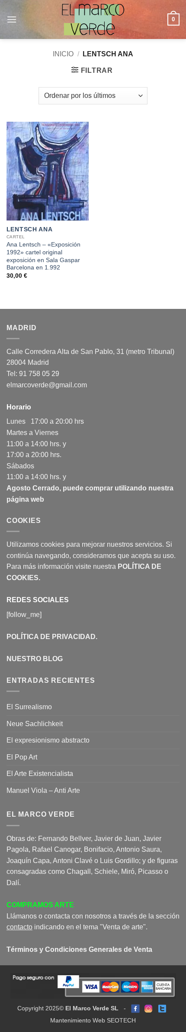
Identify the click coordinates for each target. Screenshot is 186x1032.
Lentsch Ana (29, 229)
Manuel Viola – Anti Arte (43, 790)
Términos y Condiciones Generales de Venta (79, 949)
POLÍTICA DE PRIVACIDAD (51, 636)
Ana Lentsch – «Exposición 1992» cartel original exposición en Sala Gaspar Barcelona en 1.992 (43, 256)
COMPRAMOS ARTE (40, 905)
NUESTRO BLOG (34, 658)
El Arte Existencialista (39, 773)
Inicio (63, 54)
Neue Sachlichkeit (34, 723)
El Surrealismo (29, 707)
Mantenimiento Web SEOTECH (93, 1020)
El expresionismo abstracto (48, 740)
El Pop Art (21, 757)
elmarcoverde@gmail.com (46, 385)
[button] (11, 19)
